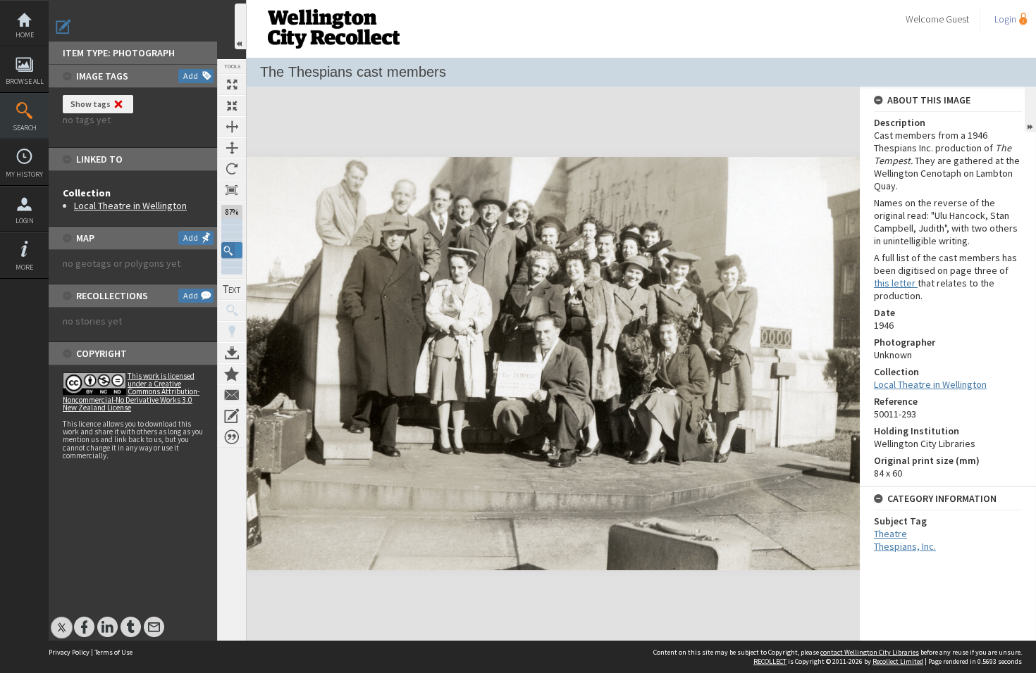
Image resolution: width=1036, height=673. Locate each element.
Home (25, 34)
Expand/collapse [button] (1030, 109)
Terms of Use (113, 652)
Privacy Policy (69, 652)
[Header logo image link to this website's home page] (334, 4)
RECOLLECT (770, 661)
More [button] (24, 267)
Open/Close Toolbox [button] (240, 26)
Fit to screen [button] (232, 105)
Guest (957, 19)
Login (25, 220)
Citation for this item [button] (232, 437)
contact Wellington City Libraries (869, 652)
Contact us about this (232, 394)
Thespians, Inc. (905, 546)
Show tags (90, 104)
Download (232, 352)
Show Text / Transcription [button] (232, 289)
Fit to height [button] (232, 147)
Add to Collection (232, 373)
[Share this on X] (62, 619)
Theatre (890, 533)
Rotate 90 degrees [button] (232, 169)
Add (190, 75)
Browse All (25, 81)
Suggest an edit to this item (63, 26)
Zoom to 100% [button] (232, 190)
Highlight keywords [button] (232, 331)
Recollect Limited (897, 661)
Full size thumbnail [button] (232, 84)
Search (25, 127)
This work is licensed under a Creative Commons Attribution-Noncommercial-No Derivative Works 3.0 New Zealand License (131, 392)
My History (24, 174)
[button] (231, 250)
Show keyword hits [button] (232, 310)
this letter (896, 283)
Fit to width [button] (232, 126)
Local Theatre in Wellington (130, 205)
